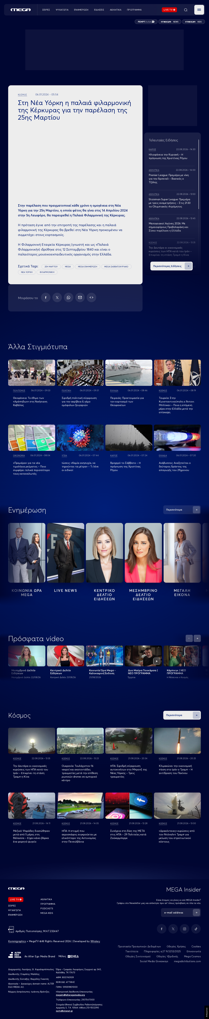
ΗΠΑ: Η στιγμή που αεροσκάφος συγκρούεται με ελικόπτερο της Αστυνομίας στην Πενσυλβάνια (79, 836)
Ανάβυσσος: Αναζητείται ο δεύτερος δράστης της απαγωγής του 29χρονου (175, 466)
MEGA (68, 266)
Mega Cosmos (192, 956)
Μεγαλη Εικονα (182, 592)
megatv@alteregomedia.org (70, 995)
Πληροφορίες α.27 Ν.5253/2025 (162, 951)
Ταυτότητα (131, 951)
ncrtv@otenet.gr (64, 1011)
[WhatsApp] (68, 297)
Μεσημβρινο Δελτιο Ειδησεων (143, 594)
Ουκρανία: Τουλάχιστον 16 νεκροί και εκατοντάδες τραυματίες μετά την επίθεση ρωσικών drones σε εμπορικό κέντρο (80, 773)
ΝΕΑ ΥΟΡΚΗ (26, 272)
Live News (65, 590)
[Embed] (91, 297)
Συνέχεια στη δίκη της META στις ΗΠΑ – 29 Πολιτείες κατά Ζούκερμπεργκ (128, 834)
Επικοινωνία (194, 951)
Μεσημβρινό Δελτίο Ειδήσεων (23, 672)
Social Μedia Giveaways (154, 961)
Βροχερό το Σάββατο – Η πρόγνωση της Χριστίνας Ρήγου (125, 466)
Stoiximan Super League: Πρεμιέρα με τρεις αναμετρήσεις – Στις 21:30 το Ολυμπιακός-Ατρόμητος (170, 203)
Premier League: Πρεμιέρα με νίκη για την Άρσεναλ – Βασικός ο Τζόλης (169, 178)
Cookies (196, 946)
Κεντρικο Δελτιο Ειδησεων (104, 594)
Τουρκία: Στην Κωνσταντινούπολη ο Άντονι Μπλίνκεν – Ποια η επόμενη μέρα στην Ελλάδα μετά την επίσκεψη (176, 405)
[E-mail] (80, 297)
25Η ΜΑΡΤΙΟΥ (51, 266)
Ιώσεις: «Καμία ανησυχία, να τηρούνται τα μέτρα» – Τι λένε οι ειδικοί (80, 466)
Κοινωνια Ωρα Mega (27, 592)
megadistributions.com (187, 961)
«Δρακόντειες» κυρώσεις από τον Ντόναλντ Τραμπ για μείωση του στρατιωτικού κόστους (177, 836)
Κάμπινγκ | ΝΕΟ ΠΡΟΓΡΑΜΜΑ (176, 672)
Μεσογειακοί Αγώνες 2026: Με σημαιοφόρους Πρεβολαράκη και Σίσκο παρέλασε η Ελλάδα (168, 227)
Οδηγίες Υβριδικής (167, 956)
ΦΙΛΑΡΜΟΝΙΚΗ (47, 272)
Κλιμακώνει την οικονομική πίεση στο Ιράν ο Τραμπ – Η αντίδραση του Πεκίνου (176, 769)
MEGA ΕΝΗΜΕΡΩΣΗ (87, 266)
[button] (199, 10)
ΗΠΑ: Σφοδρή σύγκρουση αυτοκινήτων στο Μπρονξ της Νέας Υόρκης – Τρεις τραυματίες (128, 771)
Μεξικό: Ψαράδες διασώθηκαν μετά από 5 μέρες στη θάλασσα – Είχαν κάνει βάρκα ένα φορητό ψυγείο (31, 836)
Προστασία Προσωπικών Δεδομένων (139, 946)
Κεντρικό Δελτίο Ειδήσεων (60, 672)
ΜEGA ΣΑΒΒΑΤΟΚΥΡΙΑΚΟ (116, 266)
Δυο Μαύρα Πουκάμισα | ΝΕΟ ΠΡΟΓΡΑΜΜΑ (143, 672)
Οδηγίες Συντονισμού (138, 956)
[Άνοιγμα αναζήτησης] (186, 10)
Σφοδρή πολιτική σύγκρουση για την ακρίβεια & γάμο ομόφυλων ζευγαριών (79, 401)
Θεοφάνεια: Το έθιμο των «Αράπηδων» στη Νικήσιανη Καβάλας (30, 401)
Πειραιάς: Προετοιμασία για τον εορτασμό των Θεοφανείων (127, 401)
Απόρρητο (206, 1012)
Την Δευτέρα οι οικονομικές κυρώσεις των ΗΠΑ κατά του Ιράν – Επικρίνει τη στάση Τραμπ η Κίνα (170, 251)
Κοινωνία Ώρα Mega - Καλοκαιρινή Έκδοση (102, 672)
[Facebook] (46, 297)
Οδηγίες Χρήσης (176, 946)
